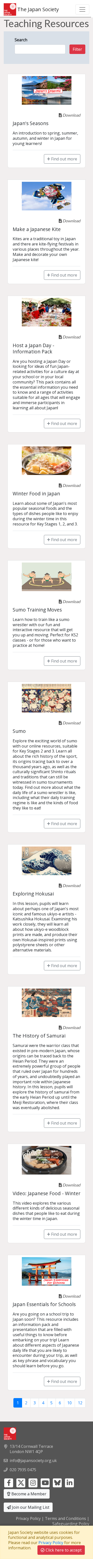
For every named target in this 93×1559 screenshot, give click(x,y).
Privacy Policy (28, 1518)
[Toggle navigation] (82, 9)
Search (21, 40)
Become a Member (28, 1494)
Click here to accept (63, 1550)
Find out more (63, 159)
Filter (77, 49)
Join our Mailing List (30, 1507)
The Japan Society (37, 9)
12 (80, 1403)
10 (69, 1403)
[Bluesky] (57, 1482)
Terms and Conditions (65, 1518)
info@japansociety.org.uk (33, 1460)
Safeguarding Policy (70, 1523)
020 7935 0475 (23, 1469)
